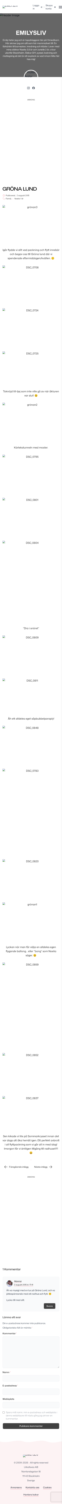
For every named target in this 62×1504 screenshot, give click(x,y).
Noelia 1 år (18, 198)
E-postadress (10, 1385)
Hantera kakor (31, 1494)
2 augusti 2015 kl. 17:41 (23, 1284)
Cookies (47, 1487)
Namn (6, 1372)
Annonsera (16, 1487)
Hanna (17, 1281)
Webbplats (8, 1398)
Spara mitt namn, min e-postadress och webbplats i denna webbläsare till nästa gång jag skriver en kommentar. (31, 1415)
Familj (8, 198)
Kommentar (10, 1333)
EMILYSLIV (31, 33)
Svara (49, 1306)
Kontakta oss (32, 1487)
